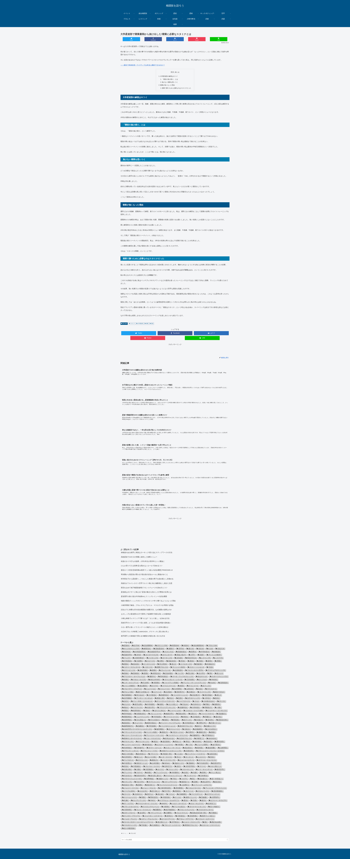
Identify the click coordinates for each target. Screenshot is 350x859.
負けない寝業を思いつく (170, 82)
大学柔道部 (140, 323)
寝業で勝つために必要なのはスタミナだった (176, 88)
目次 (172, 72)
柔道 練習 (124, 323)
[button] (227, 840)
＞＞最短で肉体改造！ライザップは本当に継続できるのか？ (142, 65)
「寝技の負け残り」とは (170, 79)
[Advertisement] (175, 350)
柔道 (152, 323)
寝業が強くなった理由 (167, 85)
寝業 (147, 323)
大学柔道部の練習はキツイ (169, 76)
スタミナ (133, 323)
